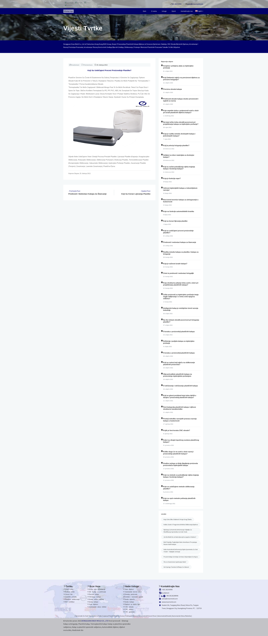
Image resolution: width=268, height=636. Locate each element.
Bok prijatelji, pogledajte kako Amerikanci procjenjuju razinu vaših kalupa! (180, 543)
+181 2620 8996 (167, 589)
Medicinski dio (77, 630)
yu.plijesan (165, 593)
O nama (160, 11)
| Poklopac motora (131, 616)
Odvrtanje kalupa (95, 596)
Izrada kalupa (93, 602)
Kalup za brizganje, (70, 624)
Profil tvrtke (69, 589)
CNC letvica (129, 609)
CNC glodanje (130, 612)
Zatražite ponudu (71, 596)
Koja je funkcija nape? (172, 178)
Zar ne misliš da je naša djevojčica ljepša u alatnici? (180, 537)
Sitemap (125, 621)
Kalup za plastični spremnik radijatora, (87, 627)
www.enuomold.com (169, 602)
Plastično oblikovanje (72, 599)
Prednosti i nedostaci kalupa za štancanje (87, 194)
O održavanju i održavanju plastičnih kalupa (180, 386)
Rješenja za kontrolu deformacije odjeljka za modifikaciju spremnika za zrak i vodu (178, 531)
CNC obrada (129, 607)
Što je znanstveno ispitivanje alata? (175, 562)
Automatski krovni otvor (133, 591)
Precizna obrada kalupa (172, 89)
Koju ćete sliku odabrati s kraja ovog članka (178, 519)
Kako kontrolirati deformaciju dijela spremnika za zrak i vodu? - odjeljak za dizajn (181, 551)
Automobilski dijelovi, (110, 627)
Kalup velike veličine (96, 599)
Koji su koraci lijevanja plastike (135, 194)
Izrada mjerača (130, 599)
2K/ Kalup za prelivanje (97, 591)
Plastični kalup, (84, 624)
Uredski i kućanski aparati (134, 596)
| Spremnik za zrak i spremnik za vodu (88, 616)
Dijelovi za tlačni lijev (132, 604)
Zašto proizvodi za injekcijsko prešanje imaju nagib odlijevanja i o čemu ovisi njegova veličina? (181, 296)
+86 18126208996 (172, 596)
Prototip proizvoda (131, 594)
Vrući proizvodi (114, 621)
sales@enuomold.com (170, 599)
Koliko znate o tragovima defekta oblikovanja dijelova (181, 525)
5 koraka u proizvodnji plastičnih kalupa (179, 331)
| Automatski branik (164, 616)
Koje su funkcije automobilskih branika (178, 211)
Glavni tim (68, 594)
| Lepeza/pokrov (108, 616)
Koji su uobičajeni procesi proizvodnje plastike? (98, 36)
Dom (153, 11)
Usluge (168, 11)
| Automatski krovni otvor (147, 616)
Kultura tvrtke (70, 591)
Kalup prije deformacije (97, 589)
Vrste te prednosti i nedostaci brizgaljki (178, 273)
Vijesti (176, 11)
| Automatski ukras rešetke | (181, 616)
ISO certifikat (69, 602)
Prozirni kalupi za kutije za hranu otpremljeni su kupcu (181, 557)
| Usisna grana (119, 616)
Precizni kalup (94, 594)
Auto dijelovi (93, 604)
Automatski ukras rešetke (97, 607)
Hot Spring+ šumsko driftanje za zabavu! (176, 567)
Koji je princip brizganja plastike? (176, 145)
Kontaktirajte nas (188, 11)
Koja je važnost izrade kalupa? (175, 264)
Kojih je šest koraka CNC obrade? (176, 430)
